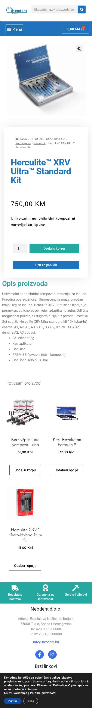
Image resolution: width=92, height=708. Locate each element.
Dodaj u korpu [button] (25, 470)
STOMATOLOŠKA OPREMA (48, 139)
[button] (14, 29)
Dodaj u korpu (54, 248)
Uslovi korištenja (15, 693)
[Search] (82, 9)
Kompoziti (40, 143)
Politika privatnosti (43, 693)
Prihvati (12, 701)
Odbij (31, 701)
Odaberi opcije (67, 470)
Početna (24, 139)
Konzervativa (23, 143)
